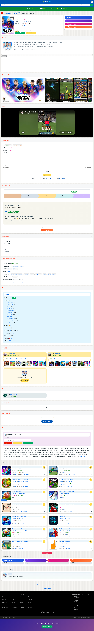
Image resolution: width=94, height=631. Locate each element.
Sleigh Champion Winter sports (66, 491)
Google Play (19, 32)
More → (48, 553)
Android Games (10, 304)
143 (10, 330)
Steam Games (10, 312)
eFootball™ (14, 467)
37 (15, 474)
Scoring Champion (16, 491)
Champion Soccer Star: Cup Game (67, 467)
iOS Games (9, 308)
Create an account (47, 626)
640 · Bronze (68, 523)
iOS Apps (9, 306)
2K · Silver (22, 523)
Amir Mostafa (57, 353)
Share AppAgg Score (47, 230)
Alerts (22, 605)
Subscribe (11, 340)
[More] (44, 474)
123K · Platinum (25, 486)
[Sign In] (92, 2)
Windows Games (11, 310)
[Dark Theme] (89, 2)
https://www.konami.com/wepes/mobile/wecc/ (21, 282)
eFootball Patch (63, 516)
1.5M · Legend (26, 474)
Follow (14, 297)
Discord (30, 607)
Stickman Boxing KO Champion (20, 516)
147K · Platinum (71, 474)
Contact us (4, 602)
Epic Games (9, 316)
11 (15, 536)
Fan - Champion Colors (64, 541)
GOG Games (10, 314)
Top (21, 599)
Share (8, 443)
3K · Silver (67, 548)
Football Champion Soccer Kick (66, 504)
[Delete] (12, 570)
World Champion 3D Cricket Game (20, 541)
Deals (21, 602)
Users (13, 596)
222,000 (27, 21)
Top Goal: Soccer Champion (66, 479)
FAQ (3, 596)
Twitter (29, 605)
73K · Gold (23, 499)
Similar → (69, 17)
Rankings (14, 605)
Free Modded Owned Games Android (16, 358)
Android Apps (10, 302)
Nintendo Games (11, 318)
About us (4, 599)
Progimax (67, 543)
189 (11, 338)
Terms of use (4, 617)
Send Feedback (5, 607)
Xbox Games (10, 322)
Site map (4, 605)
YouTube (30, 596)
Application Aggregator (86, 594)
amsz (52, 358)
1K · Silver (21, 548)
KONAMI (7, 294)
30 (10, 325)
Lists (13, 599)
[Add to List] (44, 467)
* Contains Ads (8, 145)
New (21, 596)
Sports (14, 468)
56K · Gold (69, 499)
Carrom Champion (16, 504)
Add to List (31, 32)
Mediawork (67, 493)
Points (13, 602)
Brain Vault (67, 468)
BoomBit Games (21, 493)
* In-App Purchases (17, 145)
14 (15, 472)
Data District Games (69, 505)
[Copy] (91, 38)
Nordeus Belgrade (68, 481)
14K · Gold (22, 536)
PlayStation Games (11, 320)
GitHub (29, 602)
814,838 (45, 8)
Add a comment (27, 25)
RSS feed (82, 456)
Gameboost (67, 530)
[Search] (91, 5)
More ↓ (47, 52)
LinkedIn (30, 599)
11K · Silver (69, 511)
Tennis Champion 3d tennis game (67, 528)
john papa (12, 353)
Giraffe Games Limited (23, 481)
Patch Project (68, 518)
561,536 (66, 8)
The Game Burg (21, 543)
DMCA (15, 617)
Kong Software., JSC (22, 530)
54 (9, 328)
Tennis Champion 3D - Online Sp (20, 479)
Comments (14, 607)
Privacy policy (10, 617)
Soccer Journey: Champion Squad (20, 528)
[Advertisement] (41, 63)
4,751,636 (33, 8)
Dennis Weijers (13, 394)
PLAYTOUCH (21, 518)
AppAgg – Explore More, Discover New (84, 617)
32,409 (56, 8)
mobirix (19, 505)
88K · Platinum (24, 511)
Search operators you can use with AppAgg (47, 584)
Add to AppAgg (47, 588)
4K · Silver (68, 536)
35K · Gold (70, 486)
